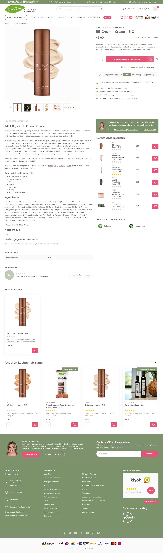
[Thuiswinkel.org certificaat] (151, 17)
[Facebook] (64, 533)
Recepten (81, 17)
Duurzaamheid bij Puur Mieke (93, 485)
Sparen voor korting (51, 512)
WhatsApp (14, 500)
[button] (128, 8)
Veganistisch (140, 226)
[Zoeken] (101, 8)
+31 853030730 (150, 130)
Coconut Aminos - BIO (134, 405)
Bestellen (47, 474)
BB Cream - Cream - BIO (21, 24)
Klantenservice (94, 17)
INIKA (98, 27)
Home (7, 24)
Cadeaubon (62, 17)
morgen (68, 2)
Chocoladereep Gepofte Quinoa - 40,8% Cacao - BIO (60, 406)
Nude (69, 166)
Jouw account (49, 504)
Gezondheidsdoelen (46, 17)
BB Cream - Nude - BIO (95, 405)
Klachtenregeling (50, 497)
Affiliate (85, 489)
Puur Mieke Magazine (90, 478)
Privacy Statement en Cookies (93, 501)
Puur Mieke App (88, 512)
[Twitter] (70, 533)
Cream (50, 166)
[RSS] (98, 533)
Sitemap (85, 508)
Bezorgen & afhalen (51, 482)
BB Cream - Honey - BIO (16, 405)
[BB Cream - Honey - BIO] (22, 384)
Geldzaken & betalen (52, 478)
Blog (72, 17)
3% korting (133, 2)
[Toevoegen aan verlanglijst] (156, 59)
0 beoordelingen (118, 27)
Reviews (47, 501)
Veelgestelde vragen (52, 493)
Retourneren (48, 485)
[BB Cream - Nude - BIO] (101, 384)
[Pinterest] (93, 533)
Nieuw (32, 17)
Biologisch (108, 226)
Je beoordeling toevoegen (81, 275)
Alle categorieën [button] (15, 17)
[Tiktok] (87, 533)
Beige (56, 166)
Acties (107, 17)
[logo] (22, 9)
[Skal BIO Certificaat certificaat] (59, 543)
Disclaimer (86, 504)
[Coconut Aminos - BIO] (141, 384)
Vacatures (86, 493)
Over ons (47, 516)
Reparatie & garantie (52, 489)
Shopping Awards (89, 474)
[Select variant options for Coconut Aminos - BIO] (153, 424)
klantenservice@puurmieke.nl (126, 130)
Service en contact (51, 508)
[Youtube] (75, 533)
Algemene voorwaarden (91, 497)
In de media (86, 482)
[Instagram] (81, 533)
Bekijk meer (149, 501)
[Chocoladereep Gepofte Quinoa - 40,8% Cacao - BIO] (62, 384)
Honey (62, 166)
